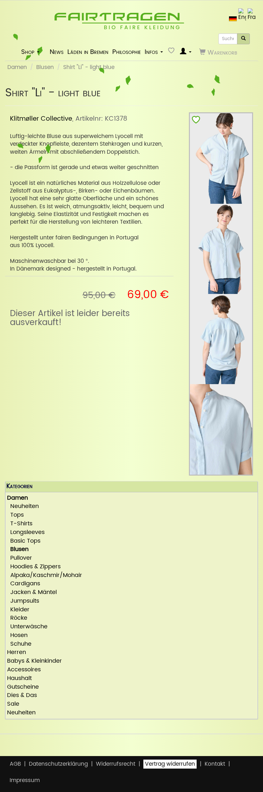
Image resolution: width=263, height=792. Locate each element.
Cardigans (23, 584)
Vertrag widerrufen (170, 764)
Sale (13, 704)
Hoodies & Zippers (34, 567)
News (57, 52)
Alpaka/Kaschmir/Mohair (44, 575)
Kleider (18, 610)
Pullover (19, 558)
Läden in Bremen (87, 52)
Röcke (17, 618)
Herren (16, 652)
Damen (17, 67)
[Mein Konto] (185, 52)
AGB (15, 764)
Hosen (17, 635)
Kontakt (215, 764)
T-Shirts (19, 524)
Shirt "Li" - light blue (89, 67)
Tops (15, 515)
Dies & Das (22, 695)
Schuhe (19, 644)
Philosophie (126, 52)
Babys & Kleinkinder (34, 661)
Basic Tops (23, 541)
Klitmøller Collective (41, 119)
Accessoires (24, 670)
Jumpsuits (23, 601)
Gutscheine (23, 687)
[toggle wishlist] (196, 121)
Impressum (25, 780)
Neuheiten (23, 506)
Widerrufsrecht (115, 764)
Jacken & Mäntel (32, 592)
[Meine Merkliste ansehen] (172, 52)
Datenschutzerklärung (58, 764)
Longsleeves (26, 532)
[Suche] (243, 38)
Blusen (45, 67)
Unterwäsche (27, 627)
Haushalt (19, 678)
